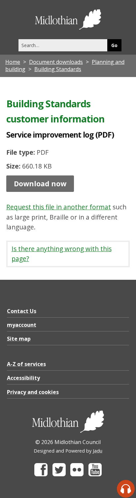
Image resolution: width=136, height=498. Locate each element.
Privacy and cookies (33, 392)
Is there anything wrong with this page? (62, 253)
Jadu (97, 451)
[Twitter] (59, 474)
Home (12, 62)
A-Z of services (26, 364)
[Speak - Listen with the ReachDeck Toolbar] (126, 489)
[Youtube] (95, 474)
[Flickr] (77, 474)
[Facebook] (41, 474)
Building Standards (57, 69)
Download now (40, 183)
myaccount (21, 324)
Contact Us (21, 311)
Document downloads (56, 62)
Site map (19, 338)
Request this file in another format (58, 206)
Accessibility (23, 377)
